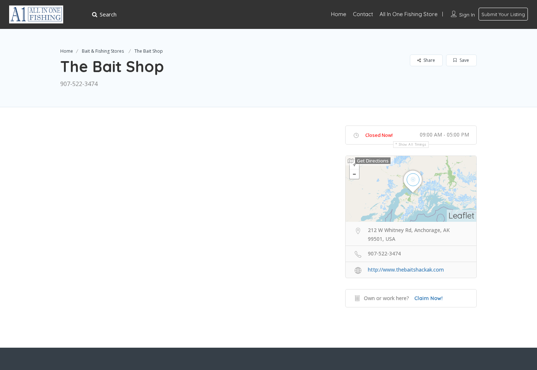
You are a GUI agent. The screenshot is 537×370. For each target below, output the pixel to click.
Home (338, 14)
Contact (363, 14)
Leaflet (462, 215)
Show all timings (412, 144)
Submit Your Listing (503, 14)
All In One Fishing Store (409, 14)
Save (463, 60)
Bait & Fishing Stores (103, 51)
